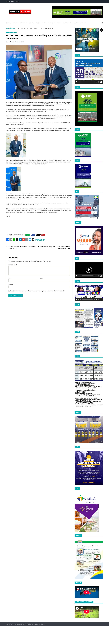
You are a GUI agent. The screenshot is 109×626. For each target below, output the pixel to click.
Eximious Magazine (40, 624)
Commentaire (12, 264)
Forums (8, 1)
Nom (10, 278)
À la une (8, 32)
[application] (89, 71)
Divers (76, 23)
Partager (40, 239)
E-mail (42, 278)
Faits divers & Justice (54, 23)
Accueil (8, 23)
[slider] (87, 275)
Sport (44, 23)
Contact (17, 1)
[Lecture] (76, 82)
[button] (89, 71)
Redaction (10, 41)
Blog (12, 1)
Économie (24, 23)
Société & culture (34, 23)
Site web (10, 284)
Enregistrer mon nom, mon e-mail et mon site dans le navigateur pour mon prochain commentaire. (37, 291)
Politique (16, 23)
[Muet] (98, 82)
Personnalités (67, 23)
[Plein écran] (101, 82)
